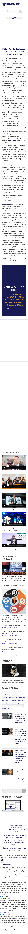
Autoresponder (16, 692)
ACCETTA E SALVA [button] (6, 933)
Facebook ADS (13, 697)
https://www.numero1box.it (10, 635)
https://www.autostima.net (10, 627)
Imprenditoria (21, 697)
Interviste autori (13, 700)
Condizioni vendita (13, 829)
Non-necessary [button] (4, 912)
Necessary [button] (3, 894)
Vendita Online (5, 708)
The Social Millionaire (18, 705)
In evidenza (5, 700)
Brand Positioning (6, 694)
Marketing (20, 700)
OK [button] (17, 857)
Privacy (10, 825)
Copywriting (5, 697)
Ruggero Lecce (15, 850)
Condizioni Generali (16, 827)
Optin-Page (16, 703)
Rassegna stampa (6, 705)
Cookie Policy (19, 825)
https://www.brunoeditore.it (10, 652)
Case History (15, 694)
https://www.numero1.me (9, 643)
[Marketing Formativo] (14, 6)
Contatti (16, 831)
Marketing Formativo (7, 703)
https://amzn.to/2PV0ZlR (18, 200)
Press (23, 829)
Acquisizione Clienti (7, 692)
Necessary (5, 896)
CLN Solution (13, 848)
